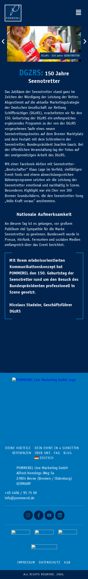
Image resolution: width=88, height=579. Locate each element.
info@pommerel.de (19, 498)
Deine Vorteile (18, 448)
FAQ (57, 453)
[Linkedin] (60, 515)
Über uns (42, 453)
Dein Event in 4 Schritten (56, 448)
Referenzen (21, 453)
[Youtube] (49, 515)
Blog (68, 453)
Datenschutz (49, 562)
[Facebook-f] (38, 515)
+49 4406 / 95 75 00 (21, 493)
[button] (78, 13)
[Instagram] (28, 515)
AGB (67, 562)
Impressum (26, 562)
